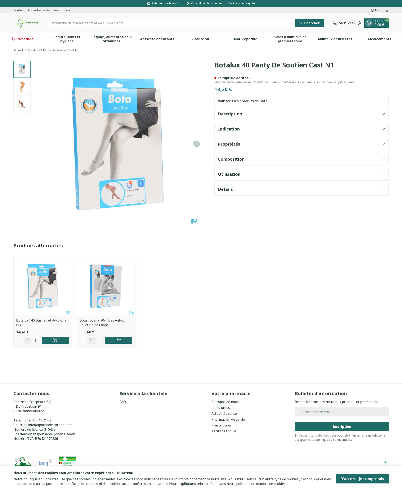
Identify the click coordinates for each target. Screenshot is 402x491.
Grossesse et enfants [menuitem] (158, 40)
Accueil (18, 50)
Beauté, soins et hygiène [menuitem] (71, 39)
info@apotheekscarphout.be (50, 425)
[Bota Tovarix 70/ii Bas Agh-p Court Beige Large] (106, 286)
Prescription (61, 10)
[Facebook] (385, 463)
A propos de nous (225, 401)
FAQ (123, 401)
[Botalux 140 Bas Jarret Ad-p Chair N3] (43, 286)
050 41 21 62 (41, 420)
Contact (18, 10)
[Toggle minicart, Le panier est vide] (369, 23)
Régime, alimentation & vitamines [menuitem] (112, 39)
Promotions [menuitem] (24, 39)
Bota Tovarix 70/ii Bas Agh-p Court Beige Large (102, 322)
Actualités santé (39, 10)
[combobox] (171, 23)
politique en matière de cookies (261, 483)
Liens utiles (220, 407)
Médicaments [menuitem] (385, 40)
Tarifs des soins (223, 431)
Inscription (341, 426)
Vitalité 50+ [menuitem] (207, 40)
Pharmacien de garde (228, 419)
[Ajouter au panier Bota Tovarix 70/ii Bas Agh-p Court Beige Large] (119, 340)
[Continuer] (196, 144)
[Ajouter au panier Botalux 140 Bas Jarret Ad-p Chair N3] (55, 340)
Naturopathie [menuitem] (251, 40)
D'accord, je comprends (362, 478)
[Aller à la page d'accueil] (26, 23)
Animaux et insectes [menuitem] (337, 40)
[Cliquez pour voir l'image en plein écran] (118, 144)
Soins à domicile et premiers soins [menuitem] (293, 39)
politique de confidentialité (334, 440)
